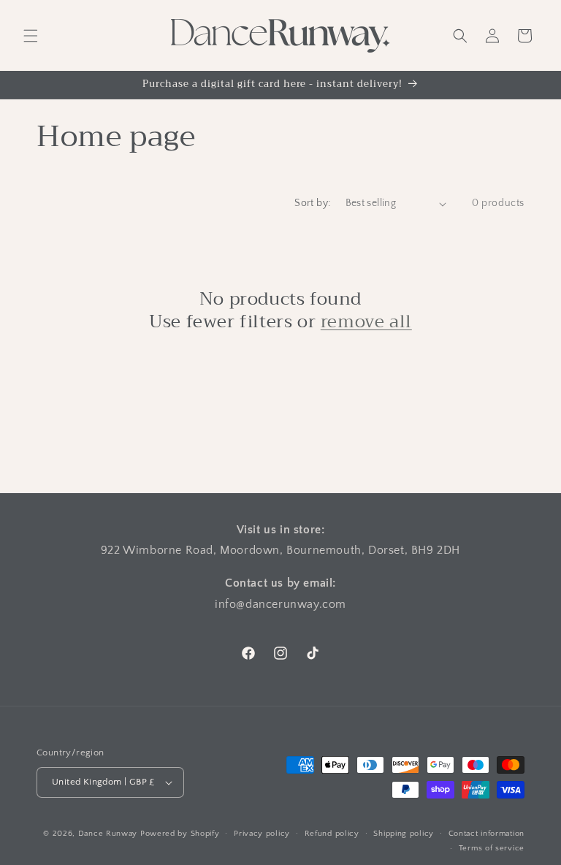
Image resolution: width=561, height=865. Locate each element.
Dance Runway (107, 833)
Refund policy (332, 833)
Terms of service (491, 848)
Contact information (486, 833)
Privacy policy (262, 833)
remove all (366, 321)
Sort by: (312, 203)
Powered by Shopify (180, 833)
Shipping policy (403, 833)
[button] (31, 36)
